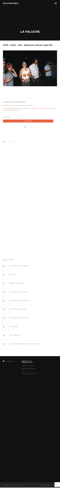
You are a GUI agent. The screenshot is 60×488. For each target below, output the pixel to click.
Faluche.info (10, 3)
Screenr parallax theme (43, 485)
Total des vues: (26, 365)
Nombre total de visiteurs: (29, 368)
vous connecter (13, 105)
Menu (55, 3)
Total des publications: (28, 373)
